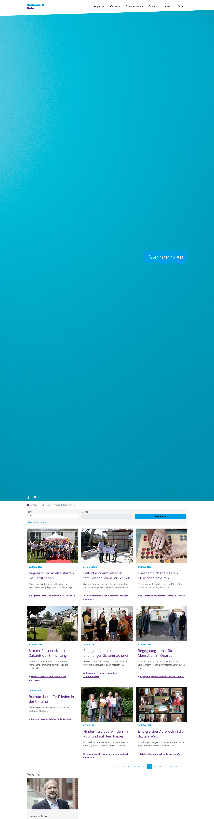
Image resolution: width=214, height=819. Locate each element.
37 (171, 766)
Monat (85, 511)
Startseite (34, 505)
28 (123, 766)
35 (160, 766)
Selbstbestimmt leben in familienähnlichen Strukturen (105, 597)
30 (134, 766)
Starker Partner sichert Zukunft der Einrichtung (47, 678)
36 (165, 766)
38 (176, 766)
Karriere (116, 6)
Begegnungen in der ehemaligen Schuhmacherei (100, 675)
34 (155, 766)
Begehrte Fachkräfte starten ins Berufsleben (53, 595)
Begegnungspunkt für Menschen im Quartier (162, 676)
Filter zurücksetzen (37, 522)
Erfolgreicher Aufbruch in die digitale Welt (160, 754)
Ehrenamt (155, 6)
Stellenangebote (135, 6)
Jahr (30, 511)
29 (128, 766)
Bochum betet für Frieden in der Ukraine (51, 719)
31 (139, 766)
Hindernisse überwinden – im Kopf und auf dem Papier (105, 756)
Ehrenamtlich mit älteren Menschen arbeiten (162, 595)
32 (144, 766)
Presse (57, 505)
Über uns (46, 505)
